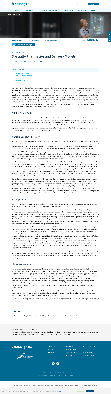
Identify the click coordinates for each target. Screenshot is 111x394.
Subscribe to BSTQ (71, 349)
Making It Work (19, 78)
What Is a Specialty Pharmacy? (24, 76)
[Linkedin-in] (57, 363)
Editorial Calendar (88, 352)
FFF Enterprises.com (41, 372)
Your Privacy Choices (67, 372)
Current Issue (52, 347)
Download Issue (34, 40)
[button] (78, 4)
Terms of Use (59, 372)
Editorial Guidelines (88, 355)
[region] (55, 391)
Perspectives (67, 10)
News (16, 10)
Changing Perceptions (21, 80)
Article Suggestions (51, 40)
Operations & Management (49, 10)
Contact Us (69, 355)
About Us (83, 4)
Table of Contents (18, 40)
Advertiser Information (89, 347)
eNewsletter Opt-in (71, 352)
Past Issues (51, 349)
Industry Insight (29, 10)
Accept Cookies (89, 391)
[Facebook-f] (53, 363)
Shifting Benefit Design (22, 73)
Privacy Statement (51, 372)
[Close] (109, 391)
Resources (51, 352)
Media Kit (85, 349)
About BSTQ (69, 347)
